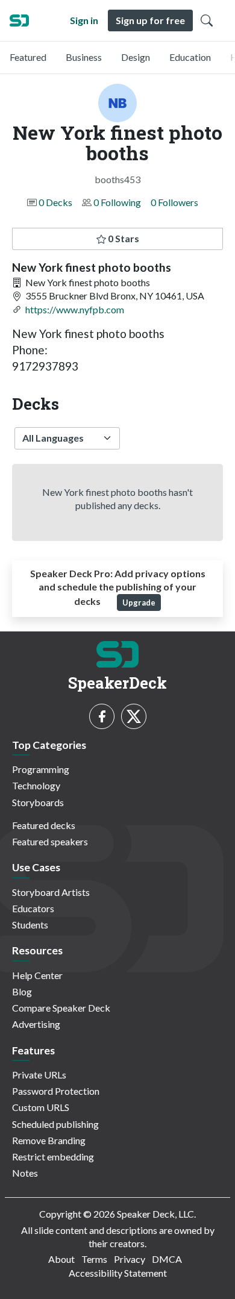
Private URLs (39, 1074)
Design (135, 57)
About (61, 1259)
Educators (33, 908)
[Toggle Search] (207, 20)
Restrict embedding (53, 1156)
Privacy (129, 1259)
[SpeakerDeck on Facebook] (101, 716)
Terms (94, 1259)
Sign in (84, 20)
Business (84, 57)
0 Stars (122, 238)
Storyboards (38, 802)
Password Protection (55, 1091)
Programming (40, 769)
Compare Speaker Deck (61, 1007)
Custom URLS (40, 1107)
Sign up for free (150, 20)
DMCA (167, 1259)
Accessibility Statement (118, 1273)
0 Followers (174, 202)
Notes (25, 1172)
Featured (28, 57)
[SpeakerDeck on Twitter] (133, 716)
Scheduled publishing (55, 1124)
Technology (36, 785)
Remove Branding (49, 1140)
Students (30, 924)
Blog (22, 991)
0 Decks (55, 202)
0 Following (117, 202)
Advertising (36, 1024)
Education (190, 57)
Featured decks (43, 825)
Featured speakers (50, 841)
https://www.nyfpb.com (74, 309)
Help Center (37, 975)
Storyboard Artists (51, 892)
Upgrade (138, 602)
